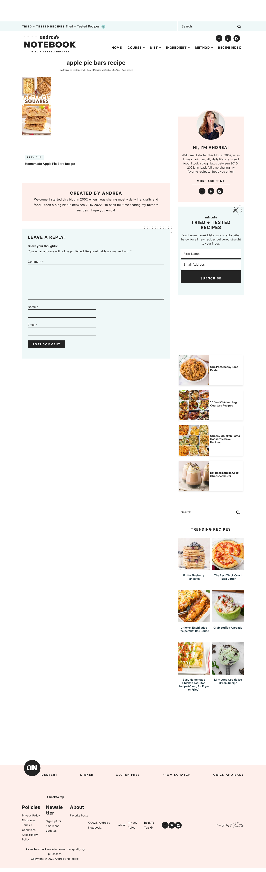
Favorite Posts (79, 815)
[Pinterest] (228, 38)
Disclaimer (28, 820)
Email (33, 325)
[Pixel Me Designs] (236, 825)
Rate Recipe (127, 70)
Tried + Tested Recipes (61, 26)
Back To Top (149, 825)
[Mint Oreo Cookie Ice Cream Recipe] (228, 672)
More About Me (211, 181)
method (202, 47)
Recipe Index (229, 47)
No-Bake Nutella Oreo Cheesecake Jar (224, 474)
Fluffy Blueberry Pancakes (193, 577)
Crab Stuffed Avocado (227, 627)
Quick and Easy (228, 775)
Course (135, 47)
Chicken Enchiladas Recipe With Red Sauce (194, 629)
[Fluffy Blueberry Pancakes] (194, 568)
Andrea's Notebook (50, 43)
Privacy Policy (31, 815)
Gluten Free (128, 775)
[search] (239, 26)
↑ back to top (55, 797)
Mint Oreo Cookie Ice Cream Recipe (228, 681)
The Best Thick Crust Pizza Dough (228, 577)
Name (33, 307)
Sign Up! (51, 821)
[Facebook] (219, 38)
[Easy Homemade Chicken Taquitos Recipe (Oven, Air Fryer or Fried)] (194, 672)
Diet (154, 47)
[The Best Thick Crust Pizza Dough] (228, 568)
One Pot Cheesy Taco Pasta (224, 368)
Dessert (49, 775)
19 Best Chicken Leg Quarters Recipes (223, 403)
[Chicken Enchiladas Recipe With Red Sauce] (194, 620)
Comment (36, 261)
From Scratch (176, 775)
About (122, 825)
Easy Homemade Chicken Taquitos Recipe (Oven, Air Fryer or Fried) (194, 684)
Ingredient (176, 47)
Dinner (86, 775)
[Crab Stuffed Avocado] (228, 620)
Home (117, 47)
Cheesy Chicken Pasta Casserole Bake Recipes (225, 439)
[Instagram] (236, 38)
